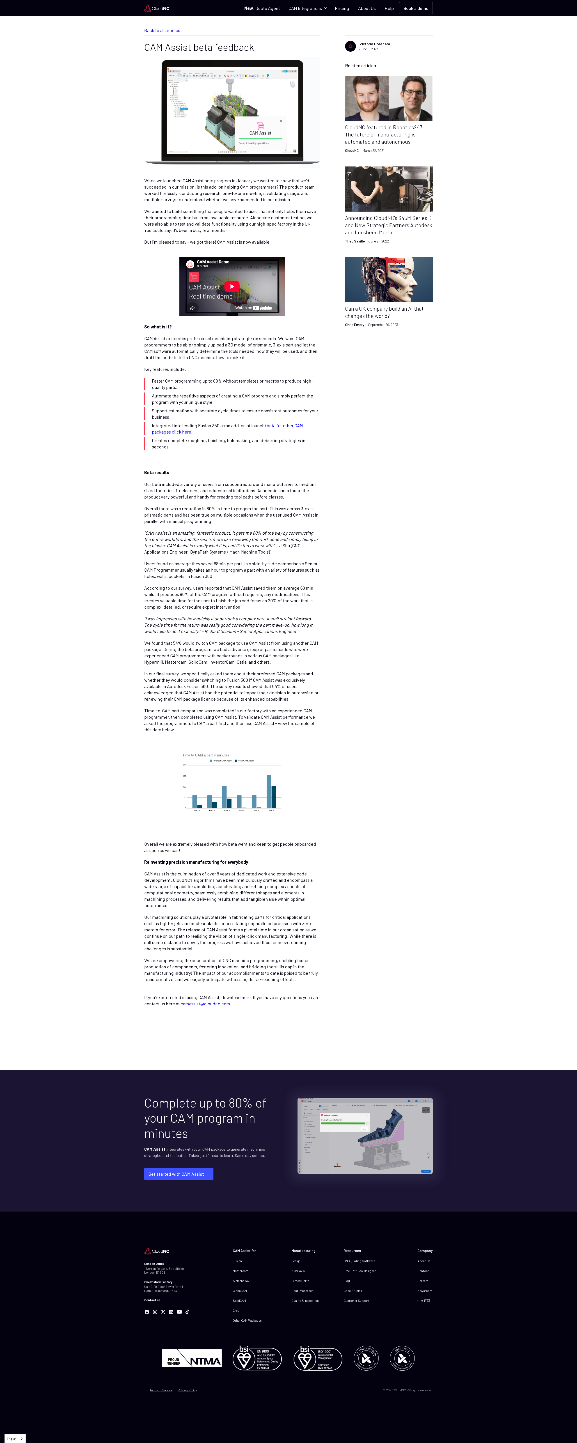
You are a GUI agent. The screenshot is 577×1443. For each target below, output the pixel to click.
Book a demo (415, 8)
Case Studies (353, 1291)
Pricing (342, 8)
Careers (422, 1281)
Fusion (237, 1261)
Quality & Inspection (305, 1300)
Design (295, 1261)
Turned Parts (300, 1281)
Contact (423, 1271)
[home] (156, 8)
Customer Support (356, 1300)
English (11, 1439)
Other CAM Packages (247, 1320)
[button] (307, 8)
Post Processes (302, 1291)
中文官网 (423, 1300)
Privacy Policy (187, 1390)
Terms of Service (161, 1390)
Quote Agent (262, 8)
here (246, 997)
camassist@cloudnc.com (205, 1003)
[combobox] (15, 1438)
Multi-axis (298, 1271)
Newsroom (424, 1291)
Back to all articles (162, 30)
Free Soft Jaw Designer (360, 1271)
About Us (367, 8)
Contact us (152, 1300)
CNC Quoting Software (359, 1261)
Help (389, 8)
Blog (347, 1281)
